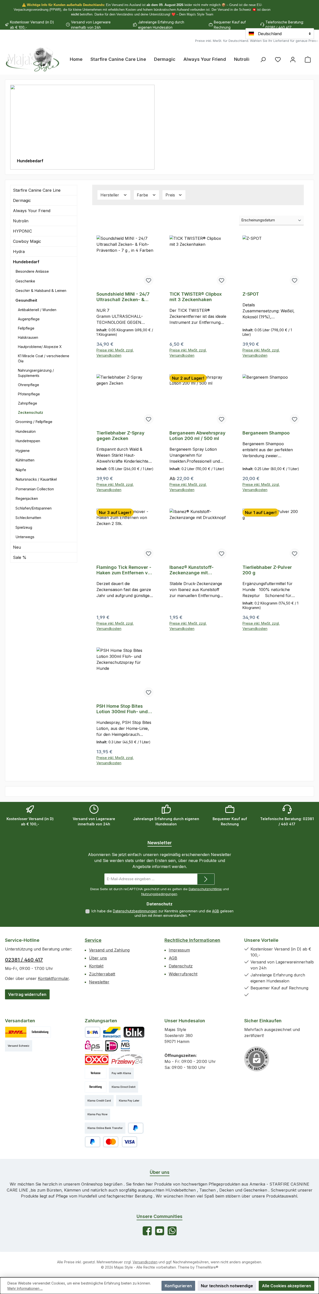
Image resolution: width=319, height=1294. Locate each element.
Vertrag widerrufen (27, 994)
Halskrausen (28, 337)
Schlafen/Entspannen (33, 508)
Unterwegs (24, 536)
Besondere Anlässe (32, 271)
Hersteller (110, 194)
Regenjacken (26, 498)
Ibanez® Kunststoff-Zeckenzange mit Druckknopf (191, 570)
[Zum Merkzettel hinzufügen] (149, 280)
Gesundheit (26, 300)
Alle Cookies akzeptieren (286, 1285)
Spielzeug (23, 527)
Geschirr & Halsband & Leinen (40, 290)
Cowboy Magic (27, 241)
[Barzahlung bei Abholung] (95, 1087)
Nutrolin (20, 220)
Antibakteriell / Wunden (37, 310)
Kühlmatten (24, 460)
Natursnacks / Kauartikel (36, 479)
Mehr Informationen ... (25, 1288)
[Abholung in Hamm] (40, 1032)
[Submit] (206, 879)
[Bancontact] (112, 1032)
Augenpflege (29, 319)
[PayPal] (136, 1128)
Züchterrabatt (102, 973)
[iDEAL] (111, 1045)
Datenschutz (181, 965)
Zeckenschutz (30, 412)
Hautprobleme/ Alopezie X (40, 347)
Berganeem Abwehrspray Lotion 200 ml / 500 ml (197, 435)
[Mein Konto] (293, 59)
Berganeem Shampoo (266, 432)
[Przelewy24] (127, 1059)
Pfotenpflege (29, 394)
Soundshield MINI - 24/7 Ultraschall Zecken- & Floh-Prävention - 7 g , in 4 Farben (123, 296)
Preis (170, 194)
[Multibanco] (125, 1045)
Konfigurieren (178, 1285)
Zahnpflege (27, 403)
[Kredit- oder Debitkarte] (120, 1141)
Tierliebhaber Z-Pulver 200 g (267, 570)
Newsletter (99, 981)
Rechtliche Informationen (192, 940)
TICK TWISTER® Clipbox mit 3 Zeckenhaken (195, 296)
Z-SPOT (250, 294)
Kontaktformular (53, 978)
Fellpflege (26, 328)
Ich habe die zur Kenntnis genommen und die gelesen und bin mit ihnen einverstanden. (162, 913)
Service (93, 940)
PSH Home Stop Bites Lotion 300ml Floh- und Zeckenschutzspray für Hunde (122, 708)
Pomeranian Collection (34, 489)
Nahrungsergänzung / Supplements (36, 373)
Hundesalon (25, 431)
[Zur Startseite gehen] (32, 59)
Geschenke (25, 281)
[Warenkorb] (308, 59)
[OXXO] (97, 1059)
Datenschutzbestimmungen (135, 911)
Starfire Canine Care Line (37, 190)
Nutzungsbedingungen (159, 894)
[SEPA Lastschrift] (92, 1032)
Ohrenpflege (28, 385)
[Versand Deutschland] (16, 1032)
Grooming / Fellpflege (33, 421)
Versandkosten (145, 1262)
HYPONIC (22, 231)
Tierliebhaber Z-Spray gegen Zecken (120, 435)
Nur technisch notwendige (227, 1285)
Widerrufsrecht (183, 973)
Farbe (143, 194)
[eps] (94, 1045)
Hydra (19, 251)
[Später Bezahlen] (92, 1141)
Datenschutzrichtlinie (205, 889)
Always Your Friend (31, 210)
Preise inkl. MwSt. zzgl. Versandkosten (115, 352)
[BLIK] (134, 1032)
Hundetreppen (27, 440)
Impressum (179, 950)
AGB (215, 911)
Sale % (19, 557)
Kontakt (96, 965)
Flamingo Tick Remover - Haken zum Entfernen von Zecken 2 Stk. (124, 570)
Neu (17, 547)
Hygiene (22, 450)
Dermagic (22, 200)
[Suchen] (263, 59)
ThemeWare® (207, 1267)
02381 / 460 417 (24, 960)
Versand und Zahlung (109, 950)
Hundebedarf (26, 261)
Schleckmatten (28, 517)
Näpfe (20, 469)
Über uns (98, 957)
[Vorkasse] (95, 1073)
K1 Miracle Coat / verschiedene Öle (43, 358)
